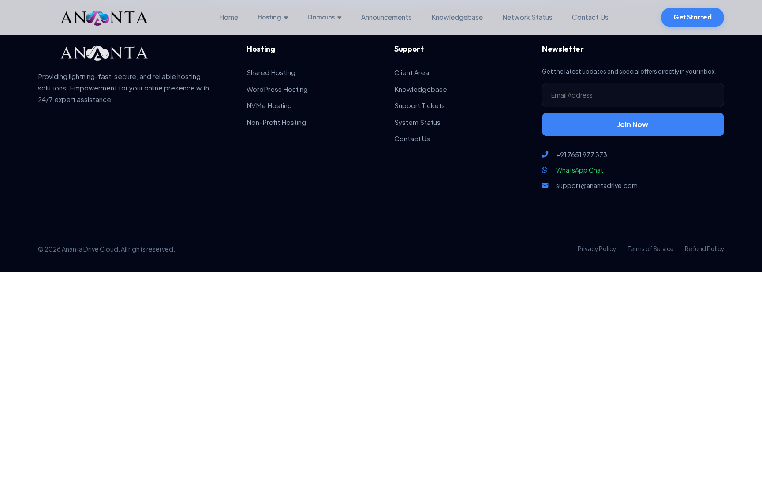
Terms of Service (650, 248)
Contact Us (590, 17)
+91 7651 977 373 (581, 154)
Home (228, 17)
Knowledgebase (457, 17)
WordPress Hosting (277, 89)
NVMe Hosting (269, 105)
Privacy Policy (597, 248)
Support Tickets (419, 105)
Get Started (692, 17)
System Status (417, 122)
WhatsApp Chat (579, 170)
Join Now (632, 124)
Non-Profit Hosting (276, 122)
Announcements (386, 17)
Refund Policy (704, 248)
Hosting (269, 17)
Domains (321, 17)
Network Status (527, 17)
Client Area (411, 72)
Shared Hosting (271, 72)
